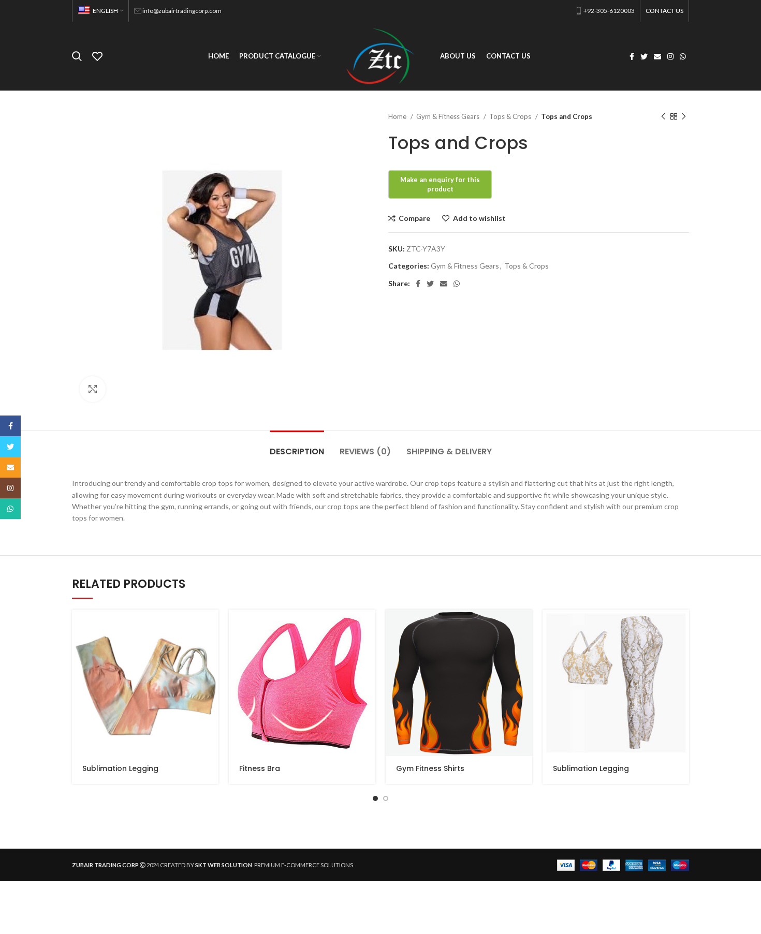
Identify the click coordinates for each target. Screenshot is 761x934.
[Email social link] (657, 56)
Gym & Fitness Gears (448, 116)
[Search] (77, 56)
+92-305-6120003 (609, 10)
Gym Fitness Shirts (430, 768)
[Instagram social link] (670, 56)
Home (398, 116)
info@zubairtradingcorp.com (182, 10)
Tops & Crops (511, 116)
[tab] (297, 446)
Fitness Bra (259, 768)
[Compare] (211, 649)
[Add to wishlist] (211, 673)
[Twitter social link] (644, 56)
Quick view (211, 626)
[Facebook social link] (631, 56)
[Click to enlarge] (93, 389)
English (105, 10)
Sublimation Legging (120, 768)
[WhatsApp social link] (683, 56)
